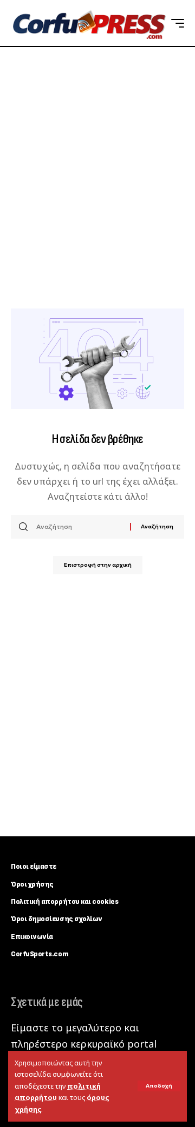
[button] (159, 1086)
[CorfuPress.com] (88, 22)
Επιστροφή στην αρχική (98, 564)
